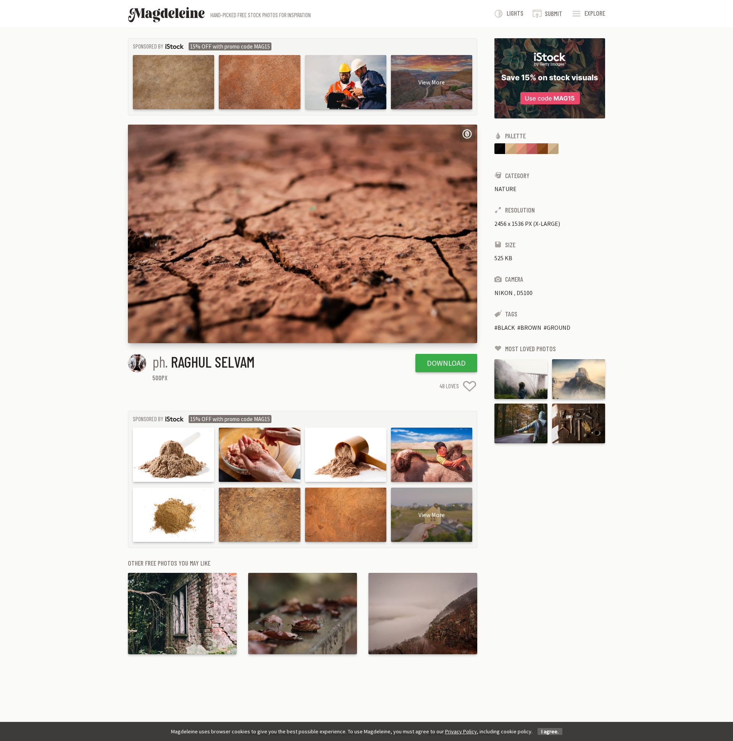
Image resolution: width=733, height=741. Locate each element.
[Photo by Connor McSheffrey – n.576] (520, 379)
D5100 (525, 293)
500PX (160, 377)
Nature (505, 189)
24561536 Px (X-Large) (527, 223)
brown (530, 327)
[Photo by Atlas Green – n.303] (520, 423)
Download (446, 363)
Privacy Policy (461, 731)
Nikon (503, 293)
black (506, 327)
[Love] (469, 386)
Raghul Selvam (213, 361)
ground (558, 327)
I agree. (550, 731)
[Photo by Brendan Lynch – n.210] (578, 379)
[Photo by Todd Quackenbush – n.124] (578, 423)
